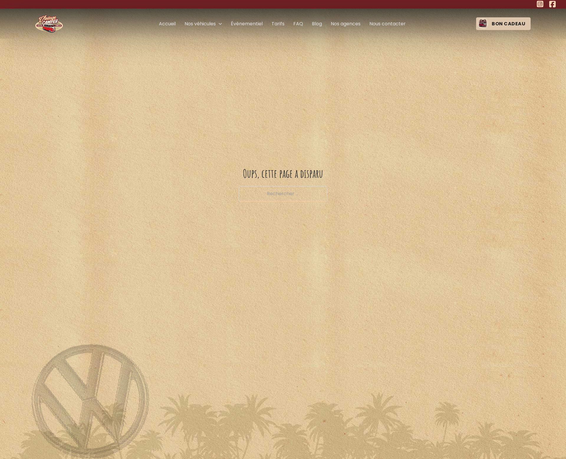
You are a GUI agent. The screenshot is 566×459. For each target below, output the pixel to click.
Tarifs (278, 23)
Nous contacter (387, 23)
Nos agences (346, 23)
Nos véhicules (200, 23)
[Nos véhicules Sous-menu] (220, 23)
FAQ (298, 23)
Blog (317, 23)
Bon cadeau (508, 23)
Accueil (167, 23)
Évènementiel (247, 23)
